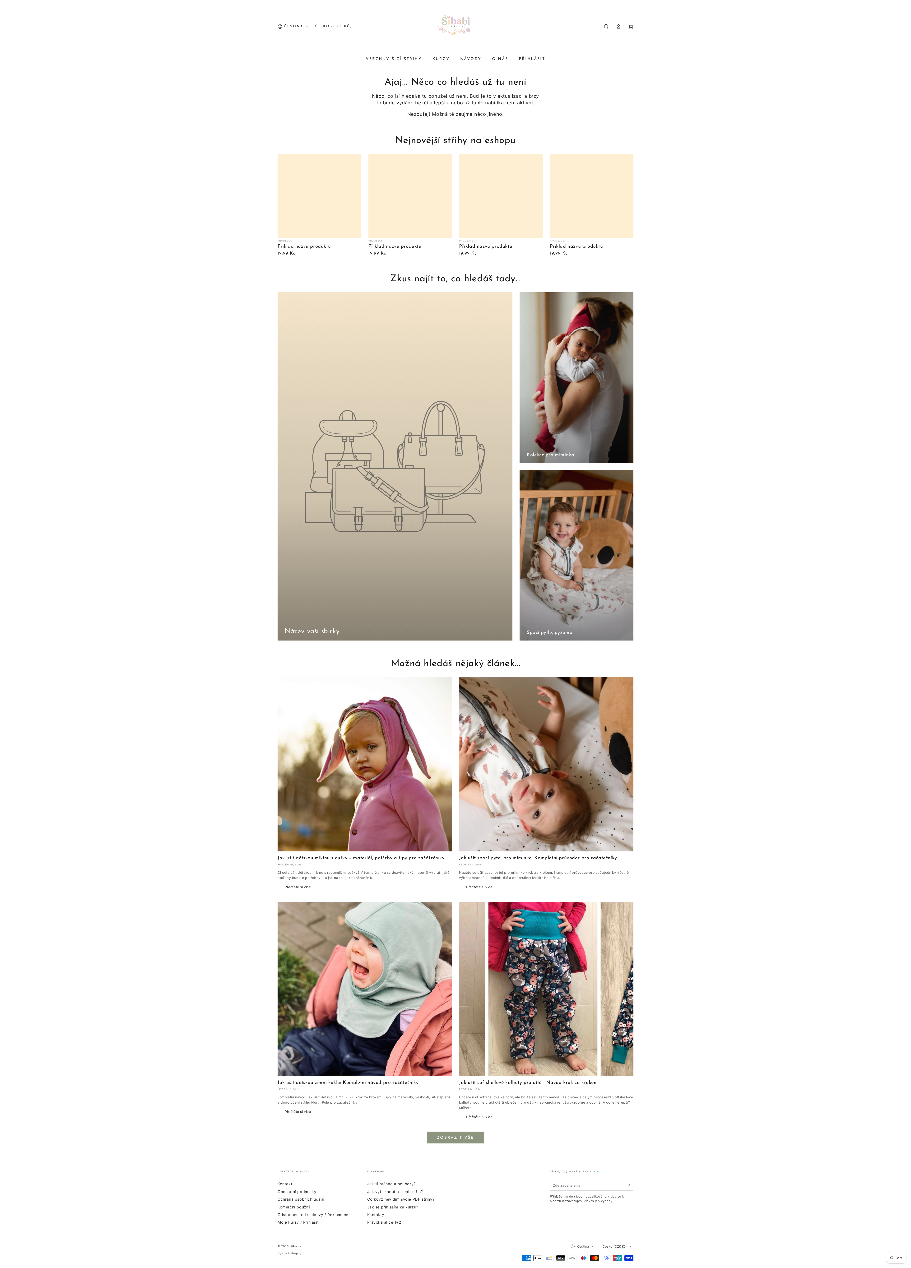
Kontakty (375, 1214)
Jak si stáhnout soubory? (391, 1183)
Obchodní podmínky (297, 1191)
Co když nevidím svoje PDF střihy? (401, 1199)
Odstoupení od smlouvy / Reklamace (313, 1214)
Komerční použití (294, 1207)
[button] (606, 26)
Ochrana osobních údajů (301, 1199)
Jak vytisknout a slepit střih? (395, 1191)
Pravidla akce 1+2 (384, 1222)
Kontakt (285, 1183)
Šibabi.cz (297, 1246)
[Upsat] (630, 1185)
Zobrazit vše (455, 1138)
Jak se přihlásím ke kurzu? (392, 1207)
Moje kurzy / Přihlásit (298, 1222)
